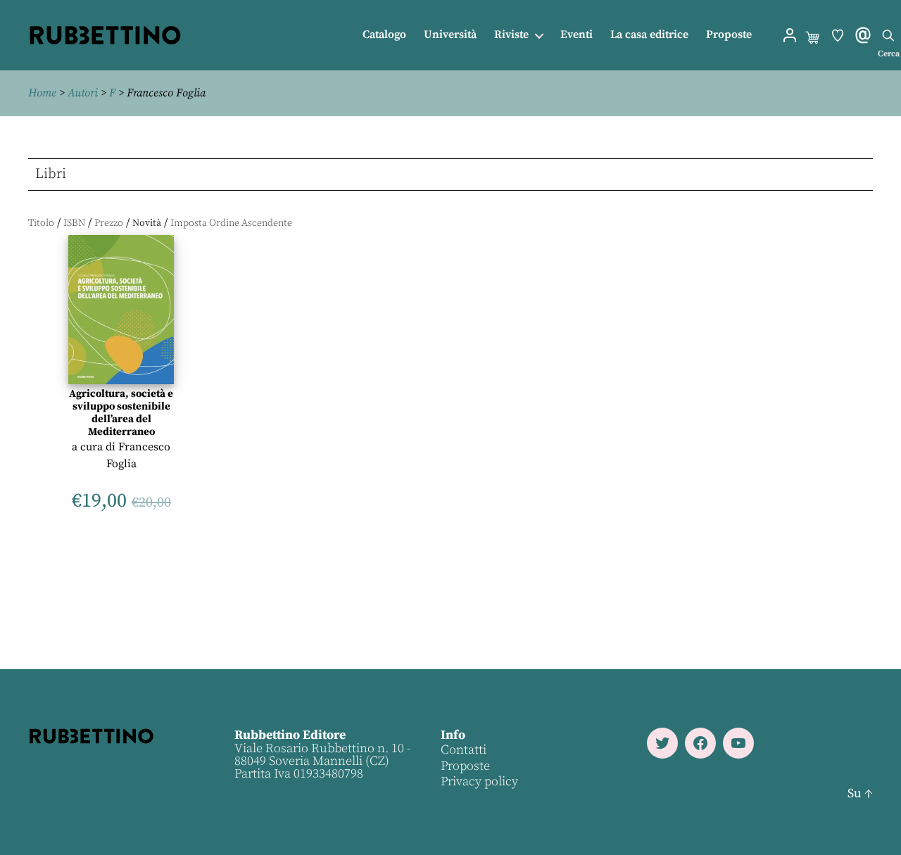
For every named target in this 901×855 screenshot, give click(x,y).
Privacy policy (479, 781)
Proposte (729, 35)
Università (450, 35)
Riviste (511, 35)
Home (42, 93)
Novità (146, 223)
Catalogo (384, 35)
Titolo (41, 223)
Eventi (576, 35)
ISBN (74, 223)
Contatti (463, 750)
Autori (83, 93)
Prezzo (108, 223)
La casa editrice (649, 35)
